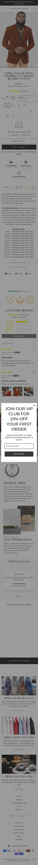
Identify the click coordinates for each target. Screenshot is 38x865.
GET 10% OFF (19, 454)
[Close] (34, 405)
